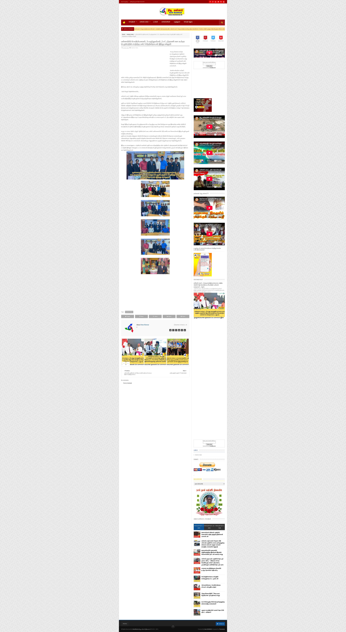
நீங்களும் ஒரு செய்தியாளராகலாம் (137, 1)
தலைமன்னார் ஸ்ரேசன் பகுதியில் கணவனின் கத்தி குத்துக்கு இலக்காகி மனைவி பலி (212, 534)
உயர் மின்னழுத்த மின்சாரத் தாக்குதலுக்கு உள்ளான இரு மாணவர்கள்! (197, 29)
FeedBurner (213, 67)
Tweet (128, 316)
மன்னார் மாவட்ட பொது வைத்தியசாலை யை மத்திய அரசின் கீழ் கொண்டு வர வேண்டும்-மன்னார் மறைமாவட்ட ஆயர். (208, 285)
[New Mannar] (170, 330)
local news (177, 29)
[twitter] (218, 2)
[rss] (221, 2)
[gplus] (213, 2)
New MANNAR (208, 629)
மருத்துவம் (177, 22)
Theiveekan (222, 629)
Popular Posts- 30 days (209, 527)
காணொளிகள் (166, 22)
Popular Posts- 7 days (199, 527)
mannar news (130, 34)
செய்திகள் (132, 22)
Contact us (221, 623)
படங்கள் (155, 22)
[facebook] (210, 2)
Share (141, 316)
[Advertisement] (133, 62)
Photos (125, 623)
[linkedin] (215, 2)
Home (123, 34)
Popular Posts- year (219, 527)
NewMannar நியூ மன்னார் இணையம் (142, 629)
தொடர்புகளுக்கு (124, 1)
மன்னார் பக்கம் (144, 22)
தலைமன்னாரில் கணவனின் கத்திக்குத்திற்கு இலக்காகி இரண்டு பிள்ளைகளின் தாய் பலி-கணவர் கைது (212, 552)
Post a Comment (127, 383)
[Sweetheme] (179, 330)
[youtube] (223, 2)
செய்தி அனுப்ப (188, 22)
